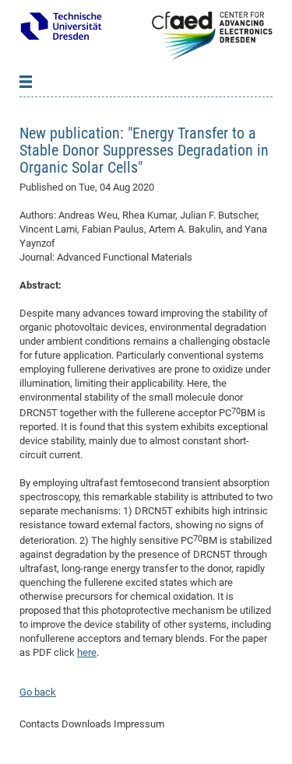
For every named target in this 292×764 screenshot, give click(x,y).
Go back (37, 692)
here (87, 652)
